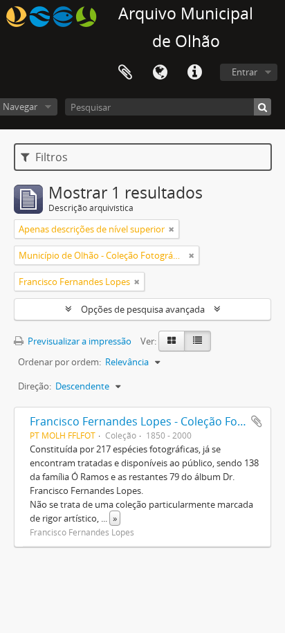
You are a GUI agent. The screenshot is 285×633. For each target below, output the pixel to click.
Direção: (34, 386)
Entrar (244, 72)
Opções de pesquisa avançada (143, 309)
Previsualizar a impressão (78, 341)
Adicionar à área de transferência (257, 421)
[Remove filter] (171, 229)
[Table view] (197, 341)
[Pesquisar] (262, 107)
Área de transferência (125, 72)
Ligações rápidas (194, 72)
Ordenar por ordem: (59, 362)
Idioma (159, 72)
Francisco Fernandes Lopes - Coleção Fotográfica (157, 421)
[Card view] (171, 341)
